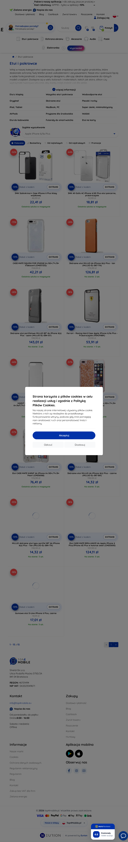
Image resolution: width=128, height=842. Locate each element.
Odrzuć (48, 444)
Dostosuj (80, 444)
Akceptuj (64, 435)
